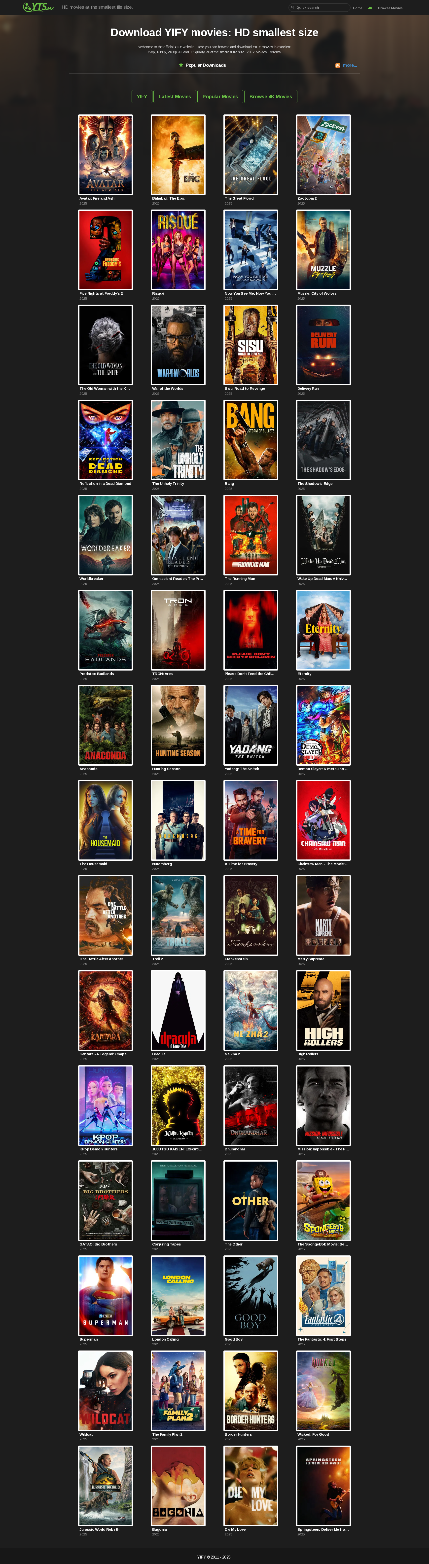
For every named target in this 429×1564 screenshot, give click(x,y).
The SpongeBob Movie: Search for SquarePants (323, 1244)
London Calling (165, 1339)
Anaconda (88, 769)
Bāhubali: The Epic (168, 198)
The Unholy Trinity (168, 483)
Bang (229, 483)
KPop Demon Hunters (98, 1149)
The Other (234, 1244)
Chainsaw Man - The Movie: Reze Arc (323, 864)
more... (350, 65)
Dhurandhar (235, 1149)
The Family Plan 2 (167, 1434)
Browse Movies (390, 8)
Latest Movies (175, 96)
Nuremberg (162, 864)
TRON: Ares (162, 674)
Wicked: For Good (313, 1434)
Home (357, 8)
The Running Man (240, 578)
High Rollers (308, 1054)
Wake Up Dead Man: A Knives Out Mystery (323, 578)
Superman (88, 1339)
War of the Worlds (167, 388)
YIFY (142, 96)
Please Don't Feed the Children (251, 674)
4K (370, 8)
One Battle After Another (101, 959)
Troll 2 (157, 959)
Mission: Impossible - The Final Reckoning (323, 1149)
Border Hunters (238, 1434)
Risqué (158, 293)
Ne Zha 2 (232, 1054)
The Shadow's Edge (315, 483)
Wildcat (86, 1434)
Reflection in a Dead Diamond (105, 483)
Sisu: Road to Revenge (245, 388)
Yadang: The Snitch (242, 769)
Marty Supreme (310, 959)
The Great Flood (239, 198)
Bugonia (159, 1529)
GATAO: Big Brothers (98, 1244)
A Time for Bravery (241, 864)
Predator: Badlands (96, 674)
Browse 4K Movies (271, 96)
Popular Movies (220, 96)
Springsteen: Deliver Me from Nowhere (323, 1529)
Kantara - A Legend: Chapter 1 (105, 1054)
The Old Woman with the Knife (105, 388)
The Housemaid (93, 864)
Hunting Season (166, 769)
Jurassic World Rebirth (99, 1529)
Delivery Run (308, 388)
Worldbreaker (91, 578)
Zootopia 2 (307, 198)
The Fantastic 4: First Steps (322, 1339)
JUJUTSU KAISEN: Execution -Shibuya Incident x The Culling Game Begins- (178, 1149)
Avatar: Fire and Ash (96, 198)
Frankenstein (236, 959)
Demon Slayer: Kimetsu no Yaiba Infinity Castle (323, 769)
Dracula (159, 1054)
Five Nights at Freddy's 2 (100, 293)
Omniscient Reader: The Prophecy (178, 578)
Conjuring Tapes (166, 1244)
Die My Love (235, 1529)
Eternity (304, 674)
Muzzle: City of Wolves (316, 293)
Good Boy (233, 1339)
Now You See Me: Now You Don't (251, 293)
